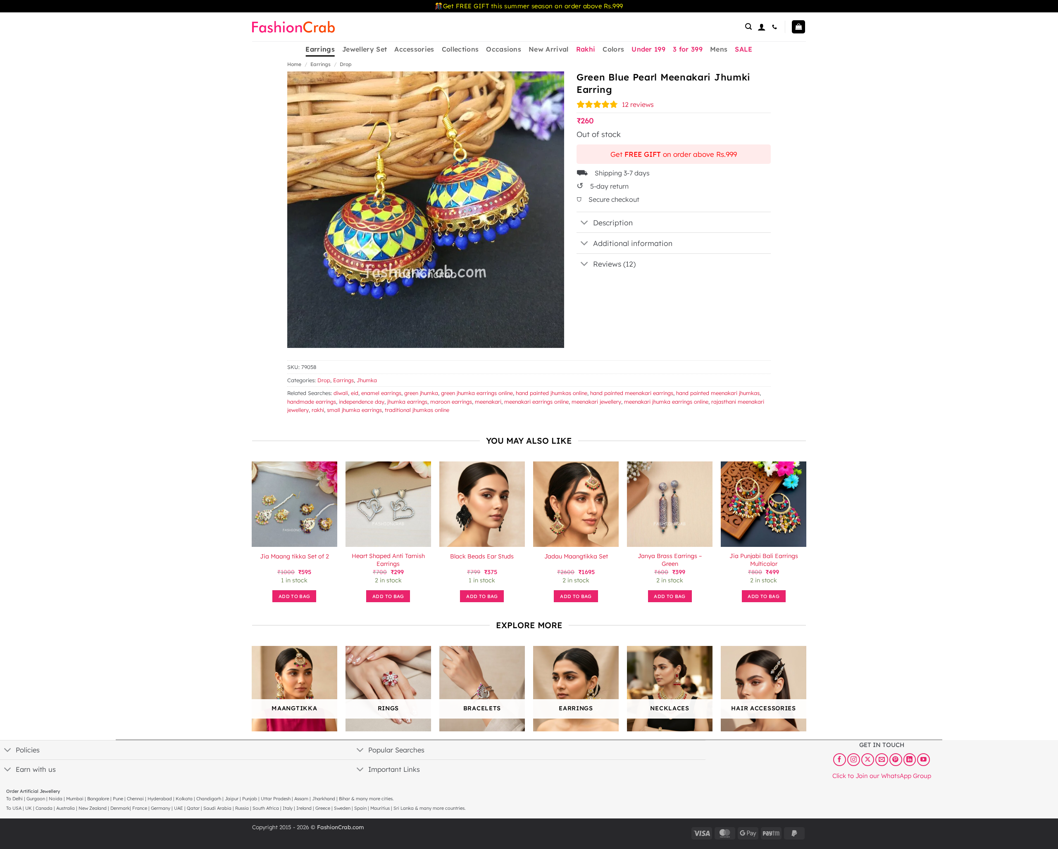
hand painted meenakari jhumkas (718, 393)
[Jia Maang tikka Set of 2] (294, 504)
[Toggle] (585, 223)
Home (294, 64)
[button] (748, 27)
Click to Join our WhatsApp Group (881, 776)
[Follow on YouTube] (923, 759)
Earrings (320, 49)
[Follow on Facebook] (839, 759)
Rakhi (586, 49)
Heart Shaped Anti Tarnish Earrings (388, 560)
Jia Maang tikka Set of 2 (294, 556)
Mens (718, 49)
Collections (460, 49)
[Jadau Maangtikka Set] (576, 504)
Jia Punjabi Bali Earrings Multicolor (763, 560)
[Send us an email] (881, 759)
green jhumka (421, 393)
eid (354, 393)
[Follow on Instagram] (853, 759)
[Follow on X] (867, 759)
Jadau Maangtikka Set (576, 556)
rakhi (318, 410)
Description (613, 222)
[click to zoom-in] (425, 209)
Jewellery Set (364, 49)
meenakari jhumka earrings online (666, 401)
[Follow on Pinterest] (895, 759)
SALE (743, 49)
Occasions (503, 49)
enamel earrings (381, 393)
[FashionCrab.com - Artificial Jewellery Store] (293, 27)
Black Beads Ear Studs (482, 556)
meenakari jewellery (596, 401)
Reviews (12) (614, 263)
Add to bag (294, 596)
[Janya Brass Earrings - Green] (669, 504)
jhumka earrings (407, 401)
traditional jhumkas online (417, 410)
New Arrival (549, 49)
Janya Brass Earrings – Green (670, 560)
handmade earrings (311, 401)
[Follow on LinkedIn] (909, 759)
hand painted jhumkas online (551, 393)
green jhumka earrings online (477, 393)
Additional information (632, 243)
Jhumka (367, 380)
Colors (613, 49)
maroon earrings (451, 401)
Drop (346, 64)
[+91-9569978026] (775, 27)
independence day (361, 401)
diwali (341, 393)
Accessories (414, 49)
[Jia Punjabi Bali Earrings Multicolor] (763, 504)
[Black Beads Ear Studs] (482, 504)
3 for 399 (688, 49)
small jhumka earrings (354, 410)
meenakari (488, 401)
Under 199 (648, 49)
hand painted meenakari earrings (631, 393)
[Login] (762, 27)
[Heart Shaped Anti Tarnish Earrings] (388, 504)
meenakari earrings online (536, 401)
